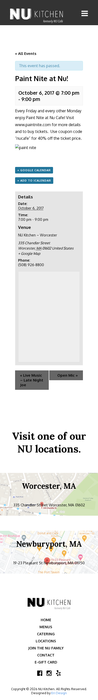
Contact (46, 655)
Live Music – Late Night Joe (31, 380)
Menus (45, 627)
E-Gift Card (46, 662)
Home (46, 620)
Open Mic (67, 375)
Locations (46, 641)
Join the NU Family (46, 648)
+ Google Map (29, 253)
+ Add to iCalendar (34, 180)
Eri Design (59, 693)
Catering (46, 634)
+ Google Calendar (34, 170)
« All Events (25, 53)
